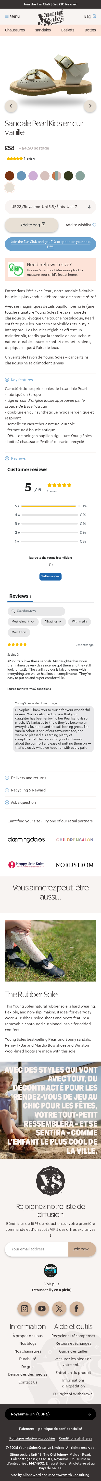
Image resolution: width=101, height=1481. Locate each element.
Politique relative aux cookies (32, 1438)
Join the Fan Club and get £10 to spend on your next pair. (50, 244)
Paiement (27, 1429)
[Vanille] (9, 187)
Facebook (77, 1308)
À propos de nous (28, 1336)
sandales (43, 30)
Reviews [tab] (20, 596)
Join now (81, 1249)
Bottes (90, 30)
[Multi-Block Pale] (56, 175)
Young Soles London (50, 17)
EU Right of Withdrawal (73, 1394)
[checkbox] (79, 622)
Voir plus (51, 1284)
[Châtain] (9, 175)
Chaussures (15, 30)
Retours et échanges (73, 1343)
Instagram (24, 1308)
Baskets (67, 30)
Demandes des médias (27, 1374)
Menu (15, 16)
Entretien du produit (73, 1373)
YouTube (42, 1308)
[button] (50, 506)
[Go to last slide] (11, 106)
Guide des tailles (73, 1351)
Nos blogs (27, 1343)
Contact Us (27, 1382)
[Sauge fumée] (21, 175)
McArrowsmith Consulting (68, 1475)
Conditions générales (75, 1438)
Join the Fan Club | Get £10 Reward (50, 4)
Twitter (59, 1308)
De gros (27, 1367)
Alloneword (32, 1475)
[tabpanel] (50, 681)
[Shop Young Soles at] (26, 840)
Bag (87, 16)
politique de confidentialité (60, 1429)
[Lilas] (33, 175)
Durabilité (27, 1359)
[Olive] (68, 175)
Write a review (50, 576)
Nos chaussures (27, 1351)
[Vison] (45, 175)
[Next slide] (90, 106)
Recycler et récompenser (73, 1336)
